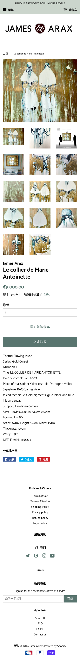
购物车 (72, 10)
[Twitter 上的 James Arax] (28, 556)
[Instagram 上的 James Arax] (44, 556)
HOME (40, 629)
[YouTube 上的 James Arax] (52, 556)
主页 (5, 54)
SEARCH (40, 618)
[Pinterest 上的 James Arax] (36, 556)
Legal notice (40, 523)
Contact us (40, 634)
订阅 (70, 599)
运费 (46, 295)
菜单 (11, 10)
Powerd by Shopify (55, 646)
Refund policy (40, 518)
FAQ (40, 623)
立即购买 (40, 341)
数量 (6, 305)
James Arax (36, 646)
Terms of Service (40, 501)
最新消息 (40, 534)
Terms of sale (40, 496)
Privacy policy (40, 512)
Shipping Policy (40, 507)
